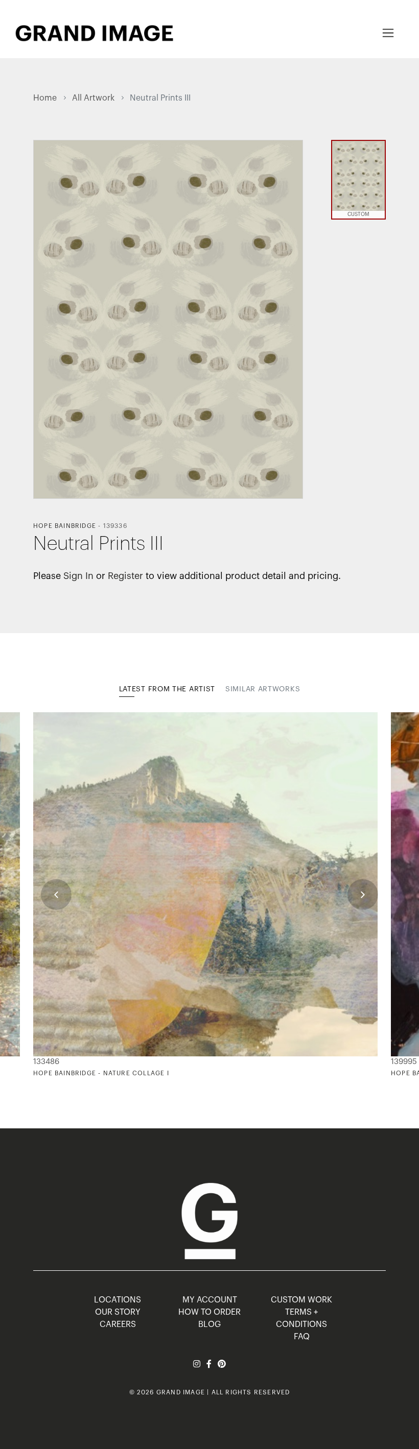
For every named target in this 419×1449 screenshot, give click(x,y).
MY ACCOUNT (209, 1300)
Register (125, 576)
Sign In (78, 576)
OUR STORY (118, 1312)
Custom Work (301, 1300)
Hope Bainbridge (64, 526)
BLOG (209, 1324)
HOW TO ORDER (209, 1312)
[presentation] (56, 894)
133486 (46, 1062)
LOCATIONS (117, 1300)
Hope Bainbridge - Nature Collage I (101, 1073)
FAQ (302, 1337)
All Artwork (93, 98)
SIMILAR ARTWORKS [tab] (262, 689)
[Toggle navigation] (388, 33)
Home (45, 98)
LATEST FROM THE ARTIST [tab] (167, 689)
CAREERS (118, 1324)
